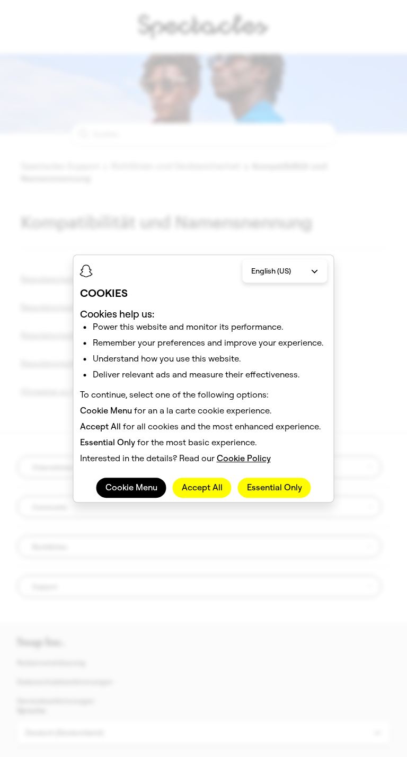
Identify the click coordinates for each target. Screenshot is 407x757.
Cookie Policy (244, 458)
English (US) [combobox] (271, 271)
